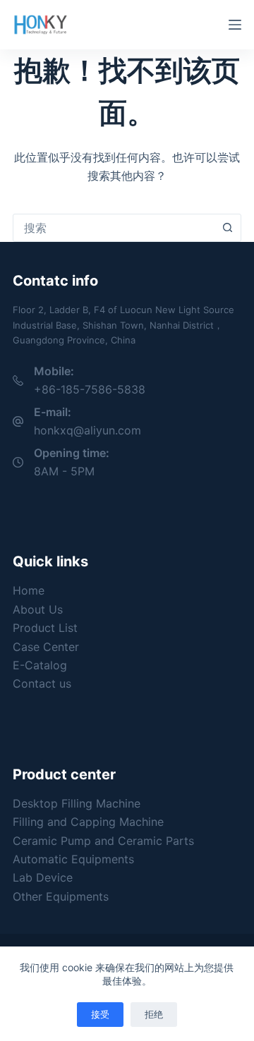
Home (28, 590)
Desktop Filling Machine (76, 803)
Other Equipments (61, 896)
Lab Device (43, 877)
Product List (45, 628)
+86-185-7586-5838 (89, 389)
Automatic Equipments (73, 859)
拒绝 (154, 1014)
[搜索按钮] (227, 227)
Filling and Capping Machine (88, 822)
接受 (100, 1014)
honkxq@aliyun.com (87, 430)
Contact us (42, 683)
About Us (38, 609)
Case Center (46, 647)
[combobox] (113, 228)
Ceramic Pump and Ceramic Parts (103, 841)
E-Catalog (40, 665)
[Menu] (235, 24)
